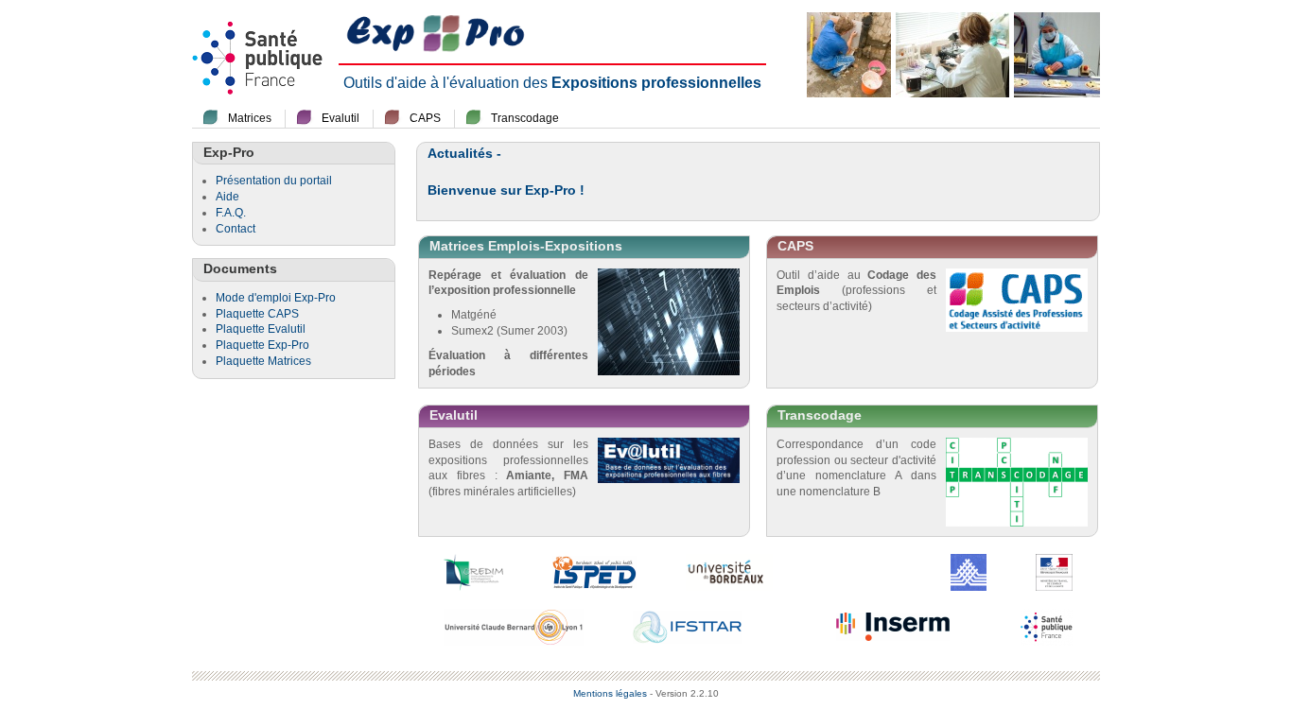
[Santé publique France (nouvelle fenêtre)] (1046, 625)
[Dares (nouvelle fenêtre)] (968, 571)
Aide (227, 196)
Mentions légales (610, 693)
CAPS (425, 118)
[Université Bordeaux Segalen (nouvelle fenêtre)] (729, 571)
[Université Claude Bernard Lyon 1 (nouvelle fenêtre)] (513, 625)
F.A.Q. (231, 212)
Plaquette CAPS (257, 313)
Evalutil (340, 118)
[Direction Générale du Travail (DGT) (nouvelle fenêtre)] (1054, 571)
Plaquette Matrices (263, 361)
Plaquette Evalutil (261, 329)
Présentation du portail (274, 180)
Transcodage (525, 118)
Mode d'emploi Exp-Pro (276, 297)
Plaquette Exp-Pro (262, 345)
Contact (235, 228)
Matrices (249, 118)
